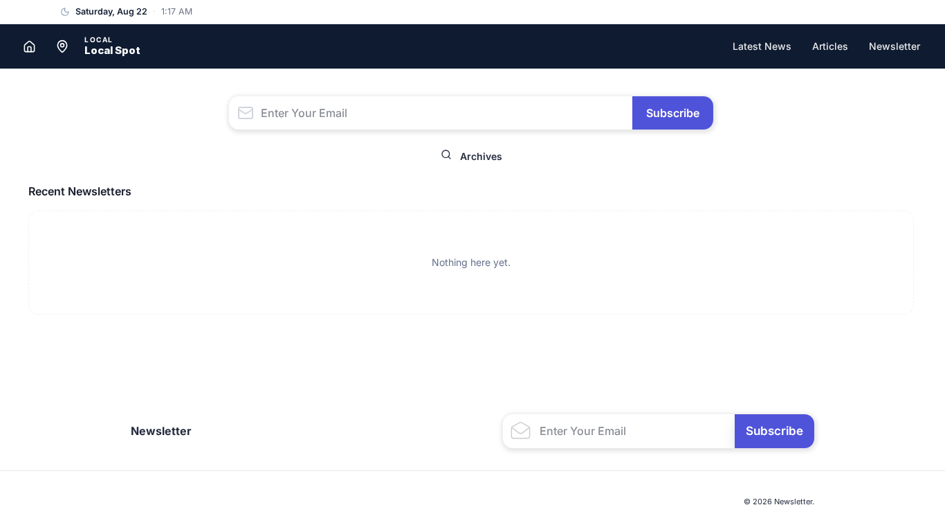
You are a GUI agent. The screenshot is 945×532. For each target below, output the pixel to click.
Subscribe (672, 113)
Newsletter (894, 46)
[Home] (29, 46)
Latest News (762, 46)
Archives (481, 156)
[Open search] (446, 156)
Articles (830, 46)
